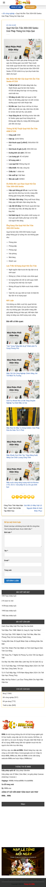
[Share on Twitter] (21, 497)
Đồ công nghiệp (8, 13)
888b (3, 796)
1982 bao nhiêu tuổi (9, 616)
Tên (6, 551)
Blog (4, 693)
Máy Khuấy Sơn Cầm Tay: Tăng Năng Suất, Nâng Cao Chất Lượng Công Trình (22, 456)
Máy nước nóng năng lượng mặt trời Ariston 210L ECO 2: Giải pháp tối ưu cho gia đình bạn (22, 484)
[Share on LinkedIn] (32, 497)
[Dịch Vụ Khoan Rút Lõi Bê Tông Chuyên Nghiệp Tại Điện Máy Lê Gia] (23, 389)
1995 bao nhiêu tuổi (9, 611)
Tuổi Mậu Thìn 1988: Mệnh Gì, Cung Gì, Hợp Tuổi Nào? (21, 630)
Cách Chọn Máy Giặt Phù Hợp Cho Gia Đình (17, 626)
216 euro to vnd (7, 601)
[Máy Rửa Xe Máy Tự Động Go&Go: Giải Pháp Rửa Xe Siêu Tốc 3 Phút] (23, 416)
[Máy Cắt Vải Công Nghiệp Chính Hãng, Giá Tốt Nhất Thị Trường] (23, 362)
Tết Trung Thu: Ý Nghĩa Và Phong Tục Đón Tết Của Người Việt (22, 656)
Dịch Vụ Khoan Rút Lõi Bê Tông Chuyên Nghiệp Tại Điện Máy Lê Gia (20, 402)
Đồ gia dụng (7, 701)
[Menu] (4, 2)
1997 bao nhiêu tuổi (9, 596)
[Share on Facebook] (17, 497)
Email (6, 560)
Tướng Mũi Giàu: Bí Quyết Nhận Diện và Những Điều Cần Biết (22, 642)
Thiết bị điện (7, 705)
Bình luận (8, 532)
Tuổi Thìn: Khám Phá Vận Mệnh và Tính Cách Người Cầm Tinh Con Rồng (22, 649)
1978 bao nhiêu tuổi (9, 606)
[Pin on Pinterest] (29, 497)
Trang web (8, 570)
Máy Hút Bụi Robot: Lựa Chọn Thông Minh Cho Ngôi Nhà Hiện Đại (22, 681)
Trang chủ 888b (29, 884)
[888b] (23, 2)
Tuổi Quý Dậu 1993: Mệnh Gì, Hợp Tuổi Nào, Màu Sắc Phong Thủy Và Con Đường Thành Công (21, 635)
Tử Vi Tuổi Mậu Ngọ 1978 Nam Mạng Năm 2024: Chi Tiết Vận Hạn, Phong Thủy (23, 674)
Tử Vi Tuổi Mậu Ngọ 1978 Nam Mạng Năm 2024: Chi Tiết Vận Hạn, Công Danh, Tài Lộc (23, 667)
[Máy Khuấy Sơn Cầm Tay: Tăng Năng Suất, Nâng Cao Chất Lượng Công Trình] (23, 444)
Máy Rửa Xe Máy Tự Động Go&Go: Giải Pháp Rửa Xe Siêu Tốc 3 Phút (22, 429)
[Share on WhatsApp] (13, 497)
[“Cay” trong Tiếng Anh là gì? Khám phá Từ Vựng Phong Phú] (23, 334)
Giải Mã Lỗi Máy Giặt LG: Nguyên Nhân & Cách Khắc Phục (33, 508)
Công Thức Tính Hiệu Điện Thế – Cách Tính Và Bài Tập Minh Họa (13, 508)
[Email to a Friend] (25, 497)
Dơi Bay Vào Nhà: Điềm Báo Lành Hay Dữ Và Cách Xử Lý (22, 662)
